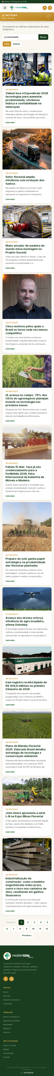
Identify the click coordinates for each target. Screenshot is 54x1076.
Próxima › (27, 935)
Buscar (43, 37)
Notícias (11, 18)
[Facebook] (45, 8)
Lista (6, 44)
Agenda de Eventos (11, 1021)
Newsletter (7, 1025)
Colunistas (7, 1004)
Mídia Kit (7, 1028)
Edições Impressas (11, 1000)
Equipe (6, 1049)
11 (40, 929)
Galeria (16, 44)
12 (47, 929)
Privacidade (8, 1053)
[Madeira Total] (19, 7)
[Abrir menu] (5, 8)
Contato (6, 1057)
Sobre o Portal (9, 1045)
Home (5, 992)
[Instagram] (50, 8)
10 (33, 929)
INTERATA (28, 1073)
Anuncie (6, 1032)
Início (4, 18)
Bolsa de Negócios (11, 1017)
